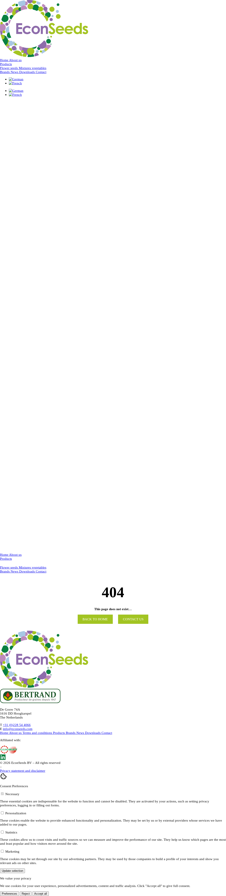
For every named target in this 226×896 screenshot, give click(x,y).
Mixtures (25, 567)
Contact (41, 72)
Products (6, 64)
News (15, 72)
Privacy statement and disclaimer (22, 770)
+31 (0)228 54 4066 (17, 725)
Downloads (27, 72)
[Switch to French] (15, 83)
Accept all (40, 893)
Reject (26, 893)
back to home (95, 619)
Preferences (9, 893)
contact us (133, 619)
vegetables (39, 567)
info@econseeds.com (17, 729)
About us (15, 60)
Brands (5, 72)
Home (4, 60)
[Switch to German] (16, 79)
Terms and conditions (38, 733)
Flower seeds (9, 567)
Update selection (12, 870)
